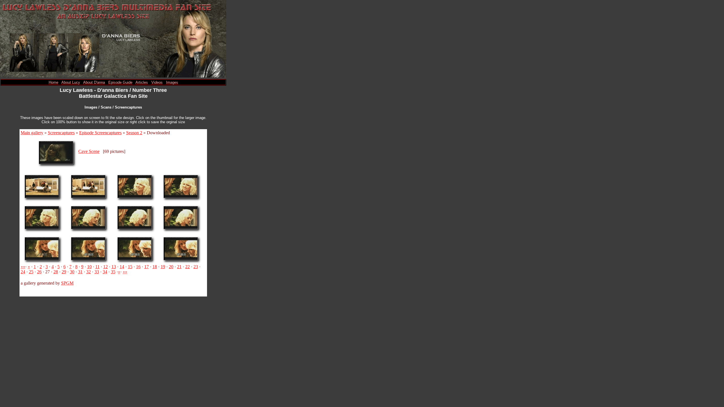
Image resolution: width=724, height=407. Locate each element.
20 (171, 266)
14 (122, 266)
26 (39, 271)
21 (179, 266)
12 (105, 266)
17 (146, 266)
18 (154, 266)
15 (130, 266)
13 (113, 266)
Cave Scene (89, 151)
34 (105, 271)
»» (125, 271)
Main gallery (32, 132)
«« (23, 266)
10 (89, 266)
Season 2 (134, 132)
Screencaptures (61, 132)
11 (97, 266)
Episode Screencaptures (100, 132)
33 (96, 271)
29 (64, 271)
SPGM (67, 283)
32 (88, 271)
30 (72, 271)
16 (138, 266)
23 (195, 266)
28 (55, 271)
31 (80, 271)
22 (187, 266)
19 (163, 266)
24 (23, 271)
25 (31, 271)
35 (113, 271)
